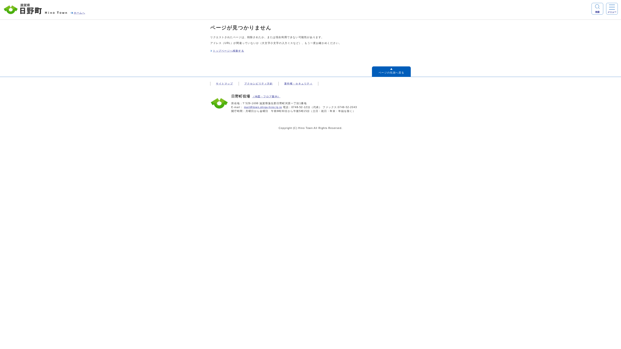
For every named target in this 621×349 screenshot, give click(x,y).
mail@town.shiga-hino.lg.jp (263, 107)
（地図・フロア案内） (266, 96)
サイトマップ (224, 83)
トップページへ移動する (228, 50)
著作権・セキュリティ (298, 83)
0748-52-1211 (300, 107)
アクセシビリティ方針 (258, 83)
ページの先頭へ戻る (391, 72)
